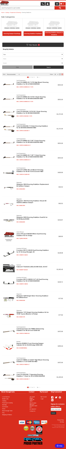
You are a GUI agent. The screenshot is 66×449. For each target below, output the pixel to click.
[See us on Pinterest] (60, 397)
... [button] (35, 77)
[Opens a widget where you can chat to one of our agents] (59, 446)
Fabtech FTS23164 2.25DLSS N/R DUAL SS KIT (31, 266)
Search (49, 67)
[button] (26, 77)
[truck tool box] (33, 446)
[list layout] (62, 74)
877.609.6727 (33, 409)
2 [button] (29, 77)
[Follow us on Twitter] (56, 397)
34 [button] (37, 77)
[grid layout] (60, 74)
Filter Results (34, 45)
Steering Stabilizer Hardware (33, 33)
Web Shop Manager (60, 427)
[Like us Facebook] (52, 397)
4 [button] (32, 77)
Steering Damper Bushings (12, 33)
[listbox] (33, 54)
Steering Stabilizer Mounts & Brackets (54, 33)
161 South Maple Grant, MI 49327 (32, 399)
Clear (17, 67)
